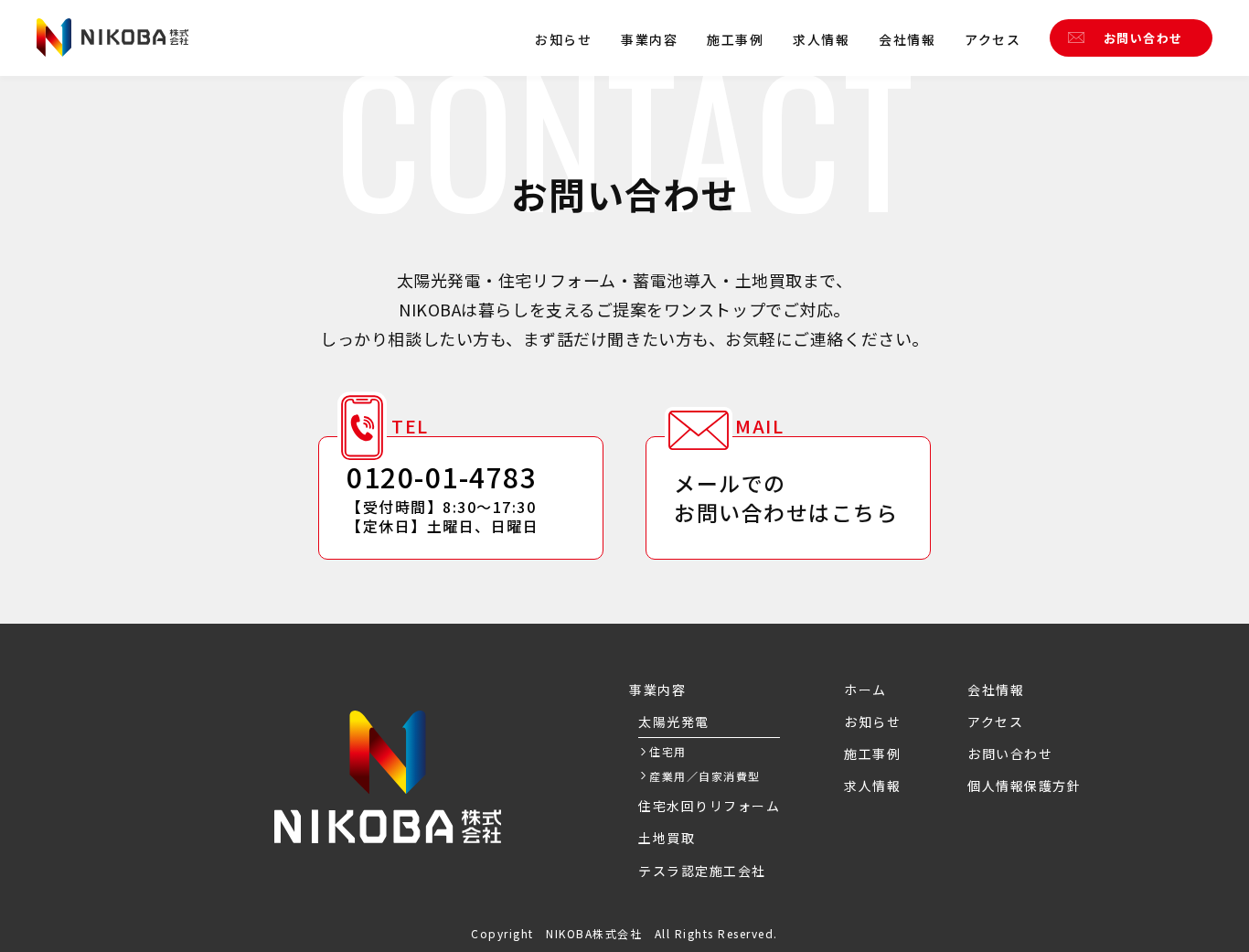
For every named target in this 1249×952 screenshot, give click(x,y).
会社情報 (907, 39)
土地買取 (666, 838)
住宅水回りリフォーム (709, 806)
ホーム (865, 689)
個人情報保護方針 (1024, 785)
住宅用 (668, 751)
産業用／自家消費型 (705, 776)
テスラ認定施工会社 (702, 870)
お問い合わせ (1143, 38)
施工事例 (735, 39)
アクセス (992, 39)
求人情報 (821, 39)
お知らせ (563, 39)
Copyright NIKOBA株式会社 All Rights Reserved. (624, 933)
